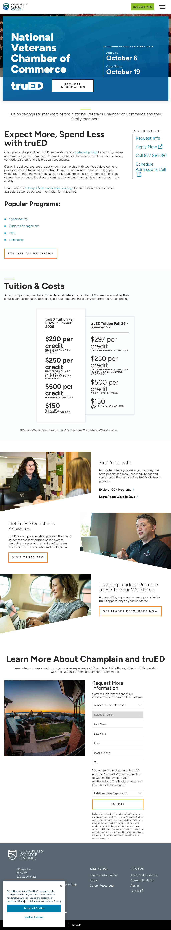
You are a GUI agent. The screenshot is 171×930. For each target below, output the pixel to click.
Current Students (142, 880)
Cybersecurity (18, 219)
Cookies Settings (34, 917)
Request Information (73, 86)
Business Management (24, 226)
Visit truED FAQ (28, 557)
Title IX (135, 891)
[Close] (61, 886)
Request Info (142, 6)
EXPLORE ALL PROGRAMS (31, 253)
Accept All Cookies (34, 908)
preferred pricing (86, 152)
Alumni (135, 885)
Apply (94, 880)
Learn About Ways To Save (117, 497)
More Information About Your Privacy (43, 901)
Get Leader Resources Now (130, 611)
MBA (12, 233)
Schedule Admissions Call (151, 166)
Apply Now (146, 146)
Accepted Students (143, 875)
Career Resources (101, 885)
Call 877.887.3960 (153, 155)
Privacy (75, 925)
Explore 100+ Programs (115, 489)
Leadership (16, 240)
